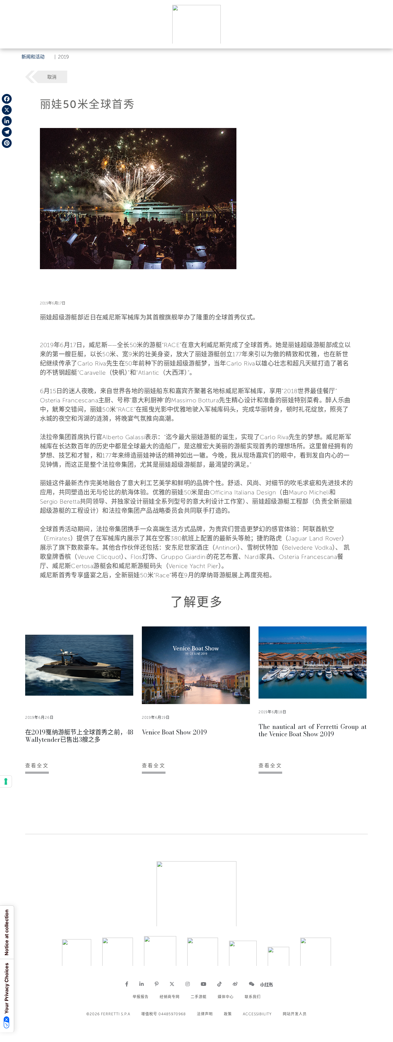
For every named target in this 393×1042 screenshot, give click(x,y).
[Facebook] (6, 98)
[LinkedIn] (6, 120)
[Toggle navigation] (381, 38)
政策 (228, 1014)
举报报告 (141, 997)
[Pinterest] (6, 143)
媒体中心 (226, 997)
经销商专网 (170, 997)
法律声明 (205, 1014)
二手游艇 (199, 997)
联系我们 (253, 997)
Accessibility (257, 1014)
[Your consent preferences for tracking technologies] (6, 781)
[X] (6, 109)
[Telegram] (6, 132)
